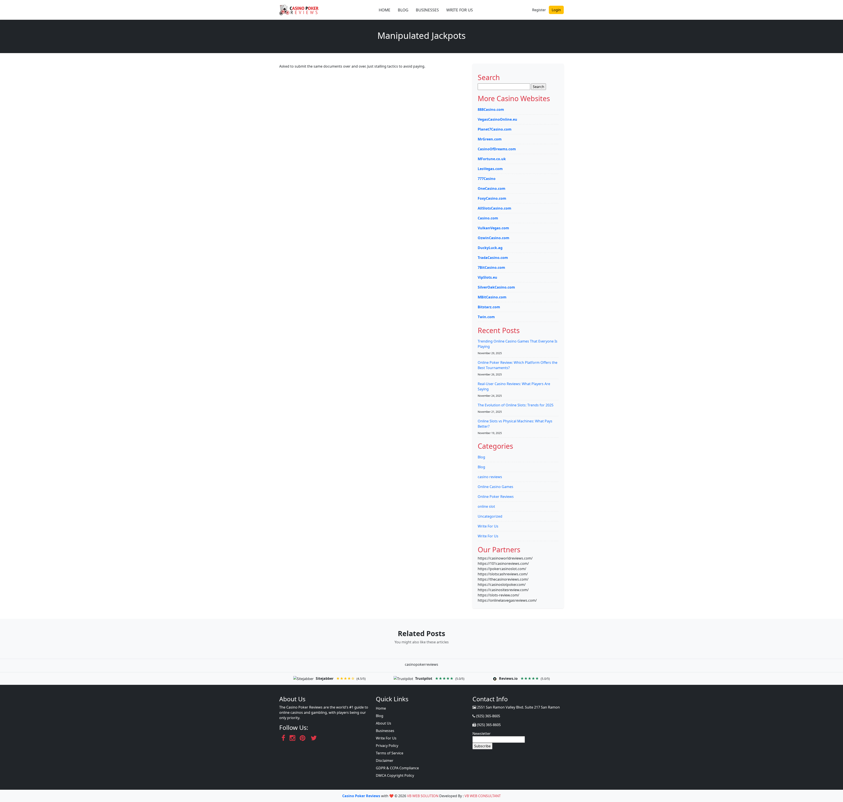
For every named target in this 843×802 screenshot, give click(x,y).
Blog (481, 457)
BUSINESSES (427, 10)
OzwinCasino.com (493, 237)
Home (381, 708)
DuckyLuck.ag (490, 247)
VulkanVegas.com (493, 228)
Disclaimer (384, 760)
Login (556, 9)
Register (539, 9)
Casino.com (488, 218)
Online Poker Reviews (496, 496)
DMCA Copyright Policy (395, 775)
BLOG (403, 10)
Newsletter (481, 733)
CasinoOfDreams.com (497, 149)
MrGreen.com (490, 139)
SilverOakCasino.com (496, 287)
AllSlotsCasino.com (494, 208)
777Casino (486, 178)
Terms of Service (389, 753)
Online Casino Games (495, 486)
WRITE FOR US (459, 10)
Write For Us (488, 526)
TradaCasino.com (493, 257)
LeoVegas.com (490, 168)
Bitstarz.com (489, 307)
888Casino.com (491, 109)
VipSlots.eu (487, 277)
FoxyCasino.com (492, 198)
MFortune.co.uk (492, 158)
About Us (383, 723)
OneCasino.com (491, 188)
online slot (486, 506)
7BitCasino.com (491, 267)
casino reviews (490, 476)
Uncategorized (490, 516)
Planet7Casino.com (495, 129)
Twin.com (486, 316)
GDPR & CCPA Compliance (397, 768)
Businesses (385, 730)
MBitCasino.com (492, 297)
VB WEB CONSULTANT (483, 795)
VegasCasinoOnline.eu (497, 119)
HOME (384, 10)
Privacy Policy (387, 745)
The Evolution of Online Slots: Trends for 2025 (515, 405)
